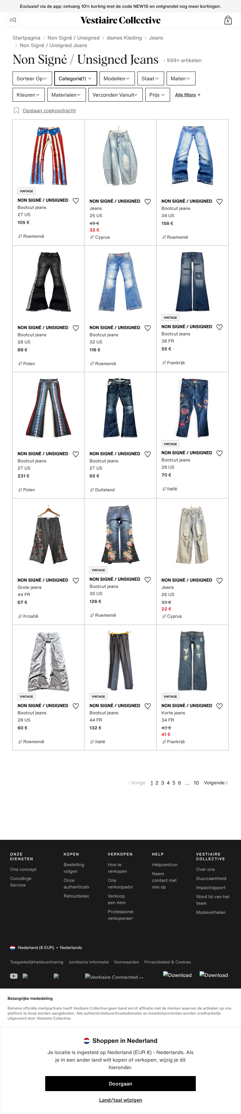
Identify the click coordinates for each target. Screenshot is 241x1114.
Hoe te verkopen (117, 868)
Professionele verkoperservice (124, 915)
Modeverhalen (210, 912)
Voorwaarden (126, 962)
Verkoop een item (117, 899)
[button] (228, 20)
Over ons (205, 869)
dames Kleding (124, 37)
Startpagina (26, 37)
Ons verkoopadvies (123, 883)
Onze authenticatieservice (85, 883)
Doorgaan (120, 1083)
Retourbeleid (77, 896)
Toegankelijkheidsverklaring (36, 962)
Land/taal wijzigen (120, 1100)
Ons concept (23, 869)
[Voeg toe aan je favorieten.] (75, 201)
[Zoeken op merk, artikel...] (12, 20)
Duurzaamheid (211, 878)
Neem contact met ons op (164, 880)
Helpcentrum (165, 864)
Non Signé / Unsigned (74, 37)
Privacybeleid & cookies (167, 962)
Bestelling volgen (74, 868)
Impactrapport (210, 887)
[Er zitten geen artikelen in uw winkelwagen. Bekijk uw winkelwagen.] (228, 20)
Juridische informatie (88, 962)
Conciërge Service (20, 881)
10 (196, 782)
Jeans (156, 37)
